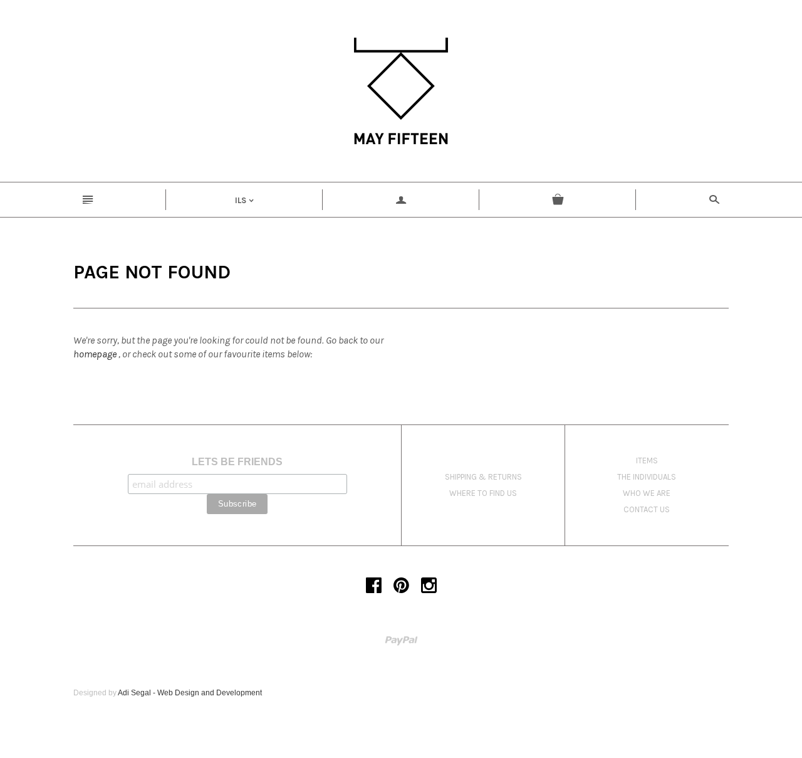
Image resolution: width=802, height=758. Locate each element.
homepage (95, 354)
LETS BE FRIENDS (237, 461)
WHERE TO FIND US (483, 493)
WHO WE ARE (646, 493)
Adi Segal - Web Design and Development (190, 692)
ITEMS (647, 460)
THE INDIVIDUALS (646, 477)
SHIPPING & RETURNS (483, 477)
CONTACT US (646, 509)
